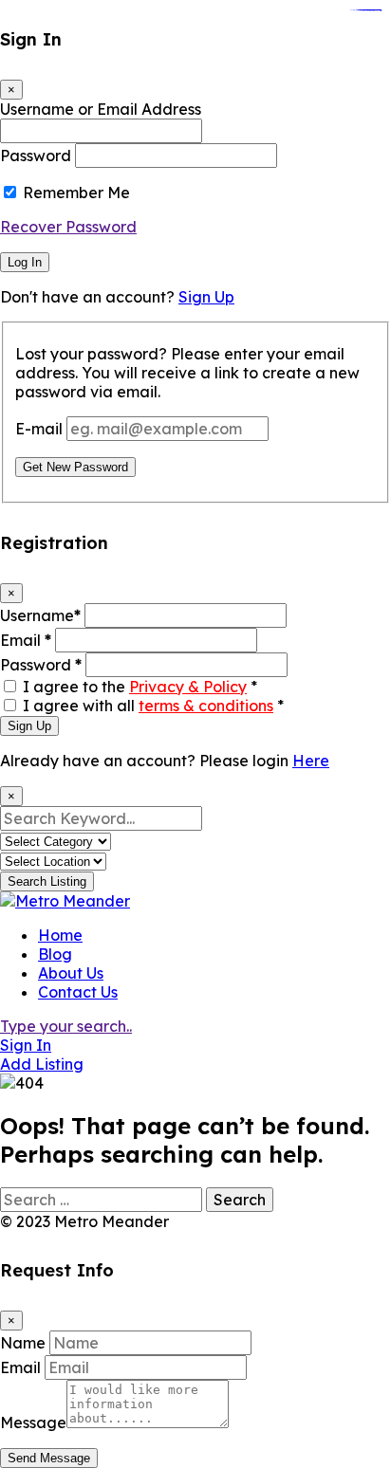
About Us (70, 972)
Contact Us (78, 991)
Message (33, 1422)
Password (35, 155)
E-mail (39, 428)
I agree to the (140, 686)
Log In (25, 262)
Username (40, 615)
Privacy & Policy (188, 686)
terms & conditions (206, 705)
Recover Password (68, 226)
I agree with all (153, 705)
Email (25, 640)
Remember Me (76, 192)
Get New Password (75, 467)
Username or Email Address (100, 109)
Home (60, 935)
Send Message (49, 1458)
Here (310, 760)
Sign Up (206, 296)
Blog (55, 954)
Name (23, 1342)
